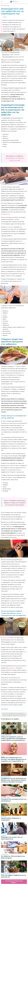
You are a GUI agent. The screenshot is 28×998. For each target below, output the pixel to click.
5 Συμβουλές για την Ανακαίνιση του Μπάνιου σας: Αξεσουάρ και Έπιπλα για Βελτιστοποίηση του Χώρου (13, 780)
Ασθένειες (3, 835)
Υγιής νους (3, 816)
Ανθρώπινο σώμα (5, 797)
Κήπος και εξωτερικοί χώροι (7, 873)
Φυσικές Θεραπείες (5, 5)
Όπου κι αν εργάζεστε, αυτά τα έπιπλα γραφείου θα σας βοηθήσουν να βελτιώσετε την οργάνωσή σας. (13, 738)
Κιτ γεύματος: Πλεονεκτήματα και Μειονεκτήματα (13, 857)
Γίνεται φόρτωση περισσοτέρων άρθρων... (14, 881)
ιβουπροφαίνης (5, 214)
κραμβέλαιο (11, 668)
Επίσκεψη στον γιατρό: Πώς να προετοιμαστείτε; (11, 838)
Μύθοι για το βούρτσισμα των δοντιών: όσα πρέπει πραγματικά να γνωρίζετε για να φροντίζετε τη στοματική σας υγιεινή (13, 759)
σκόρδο (11, 227)
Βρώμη (5, 315)
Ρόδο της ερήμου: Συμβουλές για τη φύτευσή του (13, 876)
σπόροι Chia (6, 637)
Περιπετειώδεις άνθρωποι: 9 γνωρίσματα (11, 819)
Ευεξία (2, 756)
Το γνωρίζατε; (4, 854)
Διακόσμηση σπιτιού (6, 735)
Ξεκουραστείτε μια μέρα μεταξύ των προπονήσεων (14, 800)
